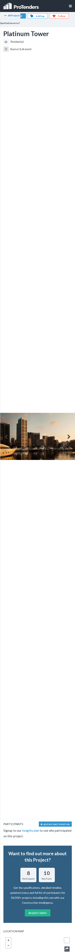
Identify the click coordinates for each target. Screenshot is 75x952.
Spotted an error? (10, 23)
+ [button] (8, 940)
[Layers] (66, 940)
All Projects (14, 15)
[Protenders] (21, 4)
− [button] (8, 945)
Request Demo (38, 913)
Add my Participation (56, 824)
